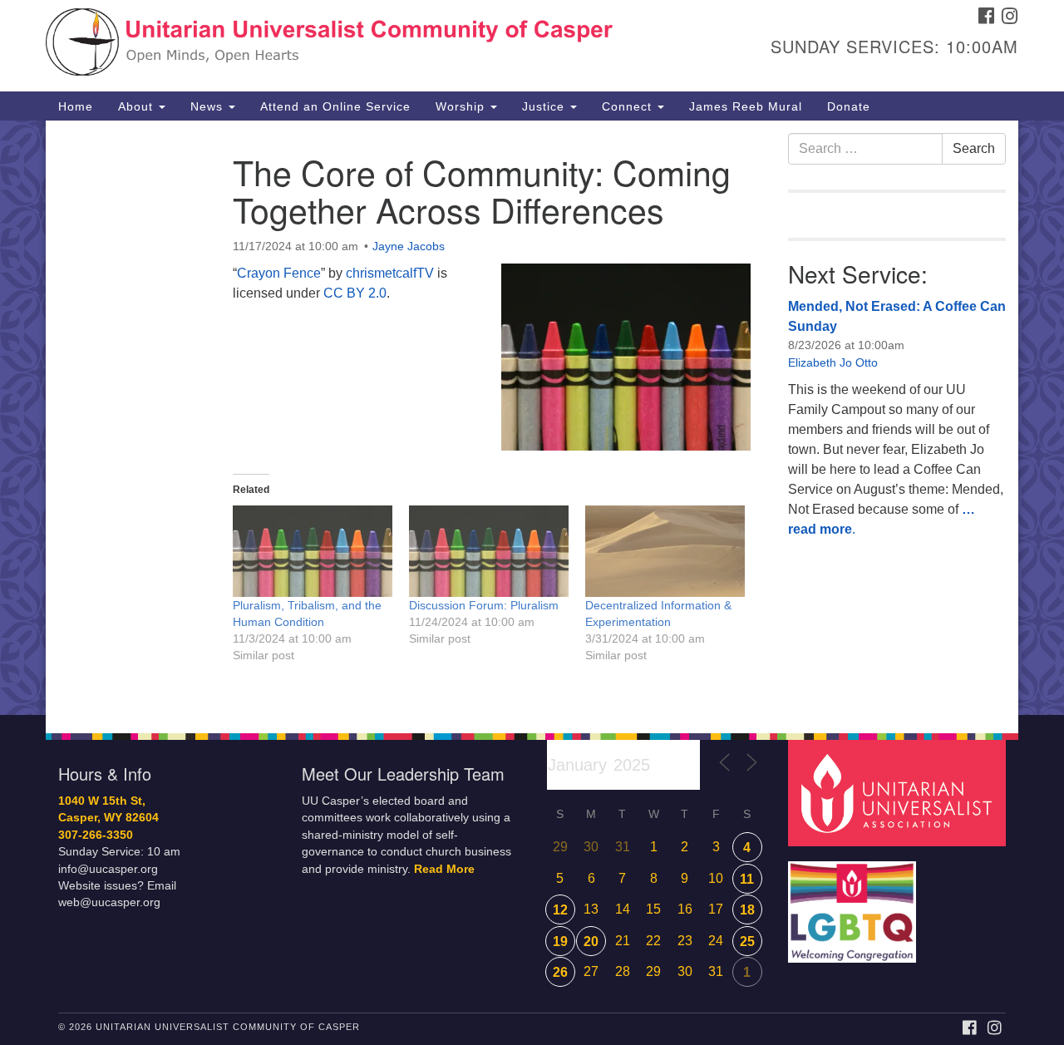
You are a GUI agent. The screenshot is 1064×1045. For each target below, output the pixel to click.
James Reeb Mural (745, 106)
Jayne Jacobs (408, 246)
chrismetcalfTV (390, 273)
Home (75, 106)
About (137, 106)
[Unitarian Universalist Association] (899, 792)
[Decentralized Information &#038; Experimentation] (665, 551)
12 (560, 910)
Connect (629, 106)
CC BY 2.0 (355, 293)
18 (747, 910)
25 (747, 941)
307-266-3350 (95, 835)
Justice (545, 106)
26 (560, 972)
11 (747, 879)
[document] (532, 418)
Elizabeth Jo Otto (833, 362)
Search (974, 148)
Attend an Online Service (335, 106)
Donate (848, 106)
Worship (462, 106)
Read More (444, 869)
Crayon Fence (279, 273)
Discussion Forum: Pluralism (484, 605)
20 (591, 941)
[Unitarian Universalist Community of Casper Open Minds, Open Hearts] (329, 45)
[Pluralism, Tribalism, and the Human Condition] (312, 551)
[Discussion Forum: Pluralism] (489, 551)
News (208, 106)
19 (560, 941)
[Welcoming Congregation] (854, 903)
